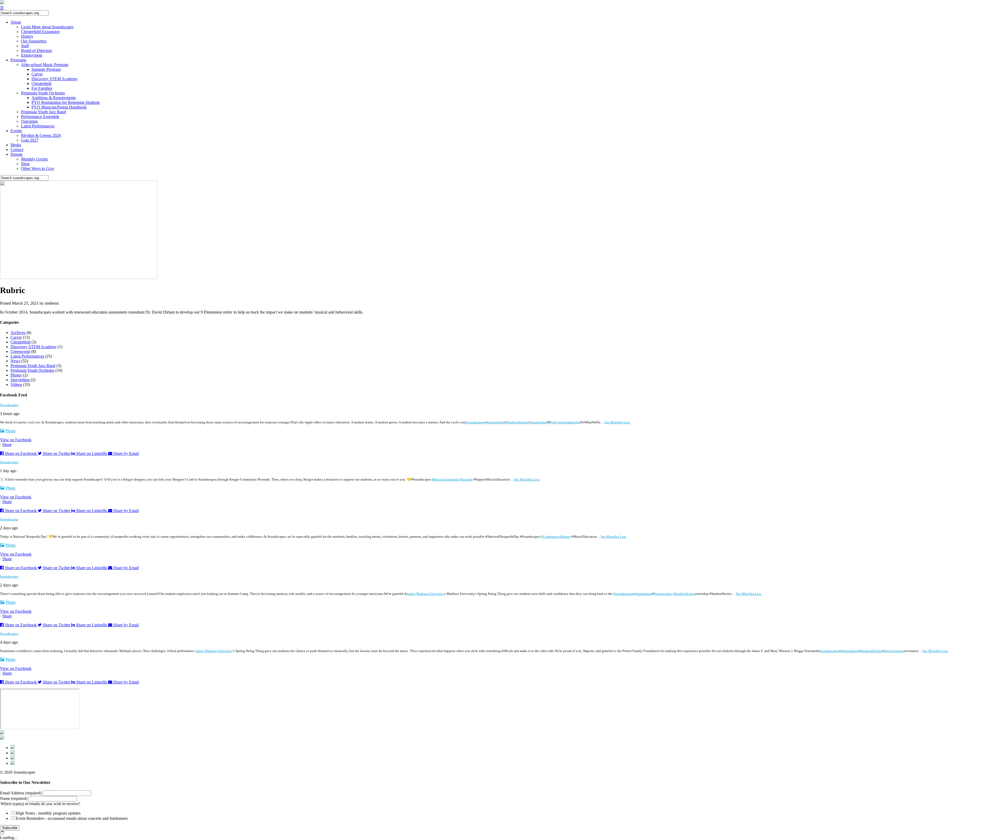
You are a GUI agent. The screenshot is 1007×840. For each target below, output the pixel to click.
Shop (25, 163)
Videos (16, 384)
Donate (16, 154)
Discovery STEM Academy (54, 79)
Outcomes (29, 121)
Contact (16, 149)
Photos (16, 375)
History (27, 36)
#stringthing (495, 422)
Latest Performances (38, 126)
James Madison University (425, 594)
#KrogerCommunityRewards (452, 479)
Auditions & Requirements (53, 97)
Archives (17, 332)
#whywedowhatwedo (565, 422)
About (15, 22)
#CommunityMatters (556, 537)
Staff (25, 46)
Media (15, 145)
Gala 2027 (29, 140)
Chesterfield (41, 83)
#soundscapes (475, 422)
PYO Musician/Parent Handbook (59, 107)
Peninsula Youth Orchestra (43, 93)
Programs (18, 60)
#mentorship (538, 422)
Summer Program (46, 69)
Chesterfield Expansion (40, 31)
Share (7, 444)
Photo (10, 431)
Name (13, 798)
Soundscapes (9, 405)
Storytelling (20, 380)
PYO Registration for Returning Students (65, 102)
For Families (41, 88)
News (15, 361)
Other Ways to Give (37, 168)
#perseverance (893, 651)
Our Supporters (33, 41)
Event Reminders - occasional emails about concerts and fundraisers (72, 818)
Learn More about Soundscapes (47, 27)
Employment (31, 55)
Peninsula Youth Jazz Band (43, 112)
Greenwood (20, 351)
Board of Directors (36, 50)
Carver (37, 74)
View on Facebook (15, 440)
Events (16, 130)
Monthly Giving (34, 159)
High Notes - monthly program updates (48, 813)
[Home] (2, 3)
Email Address (20, 793)
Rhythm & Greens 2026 (41, 135)
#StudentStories (516, 422)
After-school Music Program (44, 64)
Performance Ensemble (40, 116)
